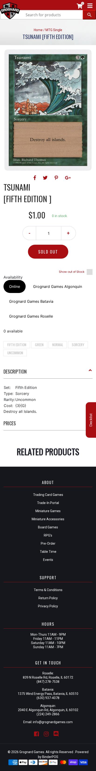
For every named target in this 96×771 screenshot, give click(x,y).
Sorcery (78, 344)
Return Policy (48, 598)
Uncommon (15, 352)
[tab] (48, 373)
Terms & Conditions (48, 590)
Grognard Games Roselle (31, 316)
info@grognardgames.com (53, 722)
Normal (57, 344)
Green (39, 344)
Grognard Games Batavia (31, 301)
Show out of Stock (71, 272)
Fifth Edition (16, 344)
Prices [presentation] (9, 423)
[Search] (89, 15)
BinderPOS (50, 757)
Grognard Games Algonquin (57, 286)
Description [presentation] (15, 371)
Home (38, 30)
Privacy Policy (48, 606)
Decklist (91, 419)
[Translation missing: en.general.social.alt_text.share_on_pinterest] (57, 178)
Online (14, 286)
